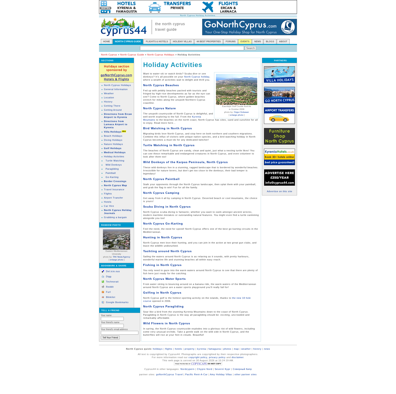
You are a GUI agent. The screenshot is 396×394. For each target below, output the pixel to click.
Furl (108, 292)
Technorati (112, 281)
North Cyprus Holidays (160, 54)
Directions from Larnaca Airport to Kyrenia (115, 124)
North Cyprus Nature (159, 108)
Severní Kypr (222, 369)
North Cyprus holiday (196, 76)
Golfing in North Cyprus (162, 292)
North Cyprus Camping (161, 192)
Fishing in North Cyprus (162, 265)
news (267, 349)
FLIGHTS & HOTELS (157, 41)
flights (168, 349)
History (108, 101)
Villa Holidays (112, 132)
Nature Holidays (113, 144)
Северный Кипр (242, 369)
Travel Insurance (114, 189)
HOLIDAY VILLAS (182, 41)
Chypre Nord (204, 369)
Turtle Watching (115, 160)
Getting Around (113, 110)
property (190, 349)
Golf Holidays (112, 148)
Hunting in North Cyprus (162, 237)
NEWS (257, 41)
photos (227, 349)
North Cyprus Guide (132, 54)
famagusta (215, 349)
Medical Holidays (115, 152)
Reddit (110, 287)
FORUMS (231, 41)
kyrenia (201, 349)
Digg (108, 276)
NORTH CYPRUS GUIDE (128, 41)
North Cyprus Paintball (161, 179)
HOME (106, 41)
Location (109, 97)
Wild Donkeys (114, 164)
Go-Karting (112, 177)
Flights (108, 193)
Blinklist (110, 297)
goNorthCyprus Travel (169, 374)
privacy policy (217, 357)
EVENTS (244, 41)
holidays (158, 349)
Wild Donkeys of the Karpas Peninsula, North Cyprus (185, 162)
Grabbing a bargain (115, 217)
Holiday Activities (114, 156)
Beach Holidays (113, 136)
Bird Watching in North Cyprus (167, 128)
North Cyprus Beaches (161, 85)
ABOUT (283, 41)
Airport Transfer (113, 197)
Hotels (108, 202)
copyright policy (198, 357)
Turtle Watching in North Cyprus (169, 145)
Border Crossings (115, 181)
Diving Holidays (113, 140)
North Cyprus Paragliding (163, 306)
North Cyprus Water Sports (164, 278)
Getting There (112, 106)
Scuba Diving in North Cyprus (167, 206)
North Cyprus (109, 54)
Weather (109, 93)
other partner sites (246, 374)
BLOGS (270, 41)
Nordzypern (187, 369)
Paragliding (112, 169)
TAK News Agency (121, 257)
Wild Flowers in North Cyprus (166, 323)
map (236, 349)
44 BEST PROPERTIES (209, 41)
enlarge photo (116, 260)
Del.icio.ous (113, 271)
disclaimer (238, 357)
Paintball (111, 173)
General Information (116, 89)
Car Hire (109, 206)
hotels (178, 349)
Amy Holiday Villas (221, 374)
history (257, 349)
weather (246, 349)
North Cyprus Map (115, 185)
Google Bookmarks (117, 302)
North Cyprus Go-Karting (163, 223)
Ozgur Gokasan (241, 112)
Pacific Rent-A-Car (196, 374)
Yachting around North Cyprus (167, 251)
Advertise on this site (279, 191)
